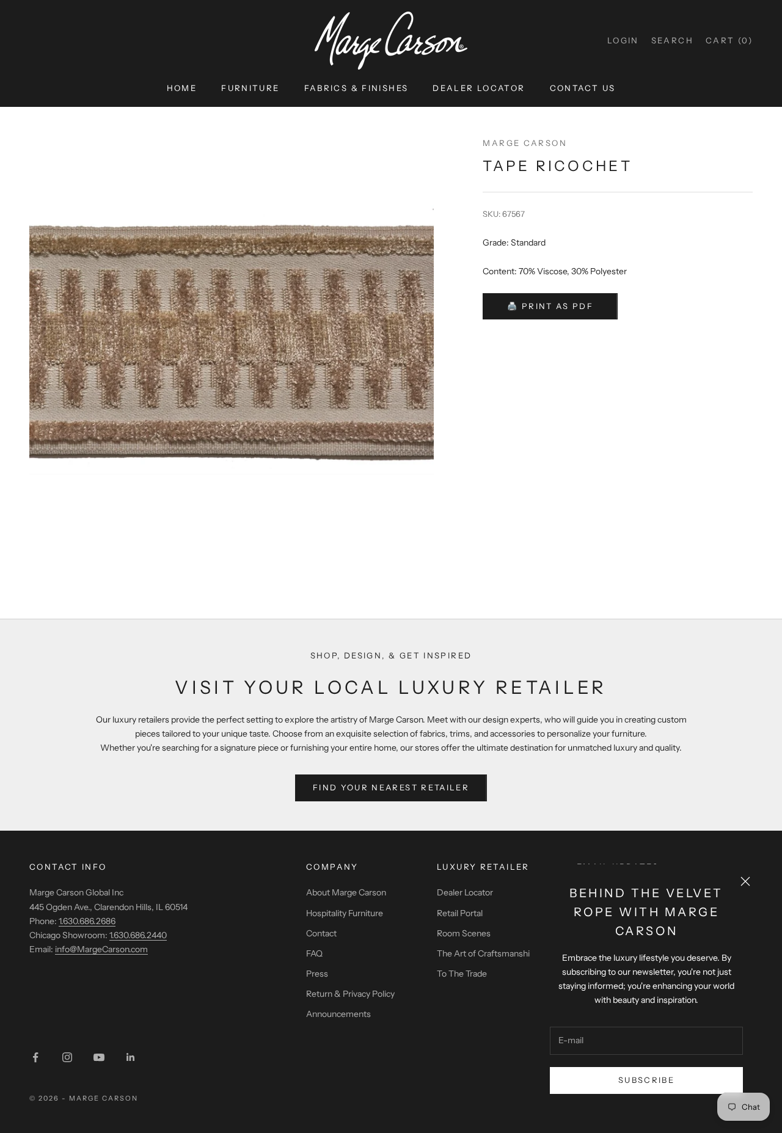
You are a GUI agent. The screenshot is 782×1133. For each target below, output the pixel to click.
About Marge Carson (346, 892)
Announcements (338, 1013)
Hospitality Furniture (344, 913)
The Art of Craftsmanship (486, 953)
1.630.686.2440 (138, 935)
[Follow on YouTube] (99, 1057)
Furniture (250, 88)
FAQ (314, 953)
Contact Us (583, 88)
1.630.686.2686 (87, 921)
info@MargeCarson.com (101, 949)
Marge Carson (525, 143)
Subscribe (646, 1080)
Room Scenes (464, 933)
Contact (321, 933)
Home (182, 88)
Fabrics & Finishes (356, 88)
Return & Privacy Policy (350, 993)
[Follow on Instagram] (67, 1057)
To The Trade (462, 973)
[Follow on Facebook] (35, 1057)
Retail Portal (460, 913)
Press (317, 973)
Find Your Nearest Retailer (391, 787)
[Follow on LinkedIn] (131, 1057)
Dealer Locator (479, 88)
